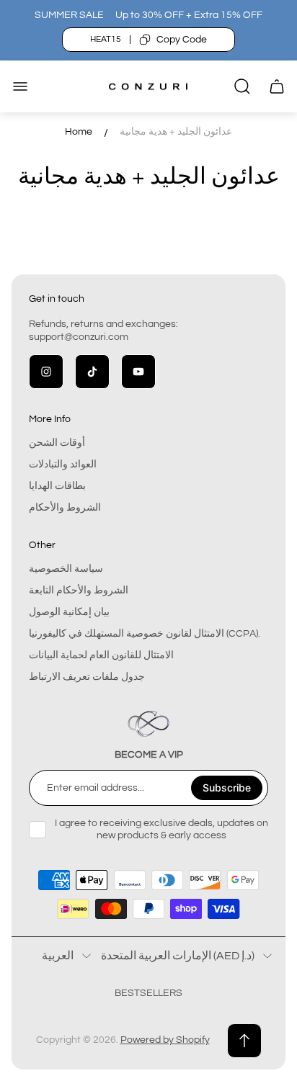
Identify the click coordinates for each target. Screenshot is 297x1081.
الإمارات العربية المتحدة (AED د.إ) (177, 955)
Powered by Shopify (165, 1040)
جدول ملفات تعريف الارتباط (87, 677)
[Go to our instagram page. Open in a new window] (46, 371)
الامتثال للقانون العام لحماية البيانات (101, 655)
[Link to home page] (148, 723)
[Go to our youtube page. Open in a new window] (138, 371)
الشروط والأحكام (65, 508)
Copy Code (181, 40)
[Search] (242, 86)
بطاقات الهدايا (57, 486)
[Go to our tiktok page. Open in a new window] (92, 371)
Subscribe (227, 787)
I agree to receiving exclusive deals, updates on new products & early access (161, 829)
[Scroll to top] (244, 1040)
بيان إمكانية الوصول (69, 612)
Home (78, 132)
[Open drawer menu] (20, 86)
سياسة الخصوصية (66, 569)
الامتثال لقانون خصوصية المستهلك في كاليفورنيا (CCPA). (144, 634)
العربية (58, 955)
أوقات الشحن (57, 443)
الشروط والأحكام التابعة (78, 591)
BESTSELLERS (148, 993)
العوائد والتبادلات (63, 464)
